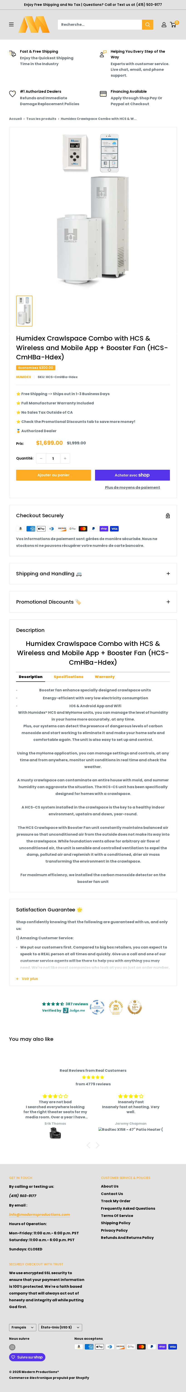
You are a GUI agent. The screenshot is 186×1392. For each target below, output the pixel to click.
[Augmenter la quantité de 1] (65, 458)
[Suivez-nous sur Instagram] (12, 1347)
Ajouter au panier (53, 475)
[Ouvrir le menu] (11, 24)
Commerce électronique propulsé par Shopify (49, 1377)
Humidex (23, 377)
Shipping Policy (115, 1223)
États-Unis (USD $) (56, 1327)
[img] (93, 1077)
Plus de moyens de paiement (132, 487)
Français (19, 1327)
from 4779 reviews (93, 1084)
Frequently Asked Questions (128, 1208)
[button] (89, 1145)
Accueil (15, 118)
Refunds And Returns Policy (127, 1237)
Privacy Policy (114, 1230)
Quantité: (24, 458)
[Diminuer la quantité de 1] (41, 458)
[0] (173, 24)
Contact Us (112, 1193)
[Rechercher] (147, 25)
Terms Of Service (117, 1215)
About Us (109, 1186)
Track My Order (115, 1201)
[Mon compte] (164, 24)
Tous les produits (41, 118)
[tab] (30, 677)
